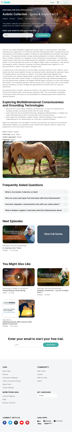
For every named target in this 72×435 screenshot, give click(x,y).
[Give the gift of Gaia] (58, 2)
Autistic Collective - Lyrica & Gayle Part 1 (52, 291)
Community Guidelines (10, 378)
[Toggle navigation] (2, 2)
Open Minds (7, 320)
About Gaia (6, 371)
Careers (40, 374)
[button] (36, 192)
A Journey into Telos (12, 248)
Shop (4, 399)
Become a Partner (9, 403)
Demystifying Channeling (14, 290)
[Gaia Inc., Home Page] (7, 2)
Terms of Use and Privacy (12, 381)
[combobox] (47, 395)
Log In (65, 2)
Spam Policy (7, 384)
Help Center (41, 371)
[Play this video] (18, 277)
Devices (5, 374)
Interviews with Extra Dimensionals (18, 10)
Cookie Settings (8, 387)
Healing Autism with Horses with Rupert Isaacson (17, 323)
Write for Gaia (42, 378)
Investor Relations (9, 396)
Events (39, 381)
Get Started (43, 35)
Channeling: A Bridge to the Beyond (15, 288)
